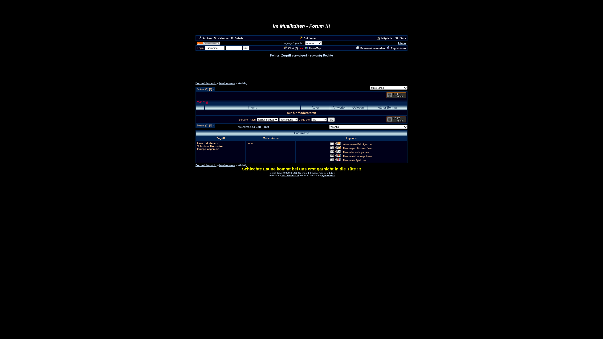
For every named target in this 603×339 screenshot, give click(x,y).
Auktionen (310, 38)
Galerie (239, 38)
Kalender (223, 38)
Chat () (293, 48)
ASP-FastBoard (290, 175)
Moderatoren (227, 83)
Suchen (207, 38)
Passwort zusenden (372, 48)
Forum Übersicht (206, 83)
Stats (402, 38)
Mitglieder (387, 38)
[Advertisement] (301, 68)
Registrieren (398, 48)
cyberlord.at (328, 175)
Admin (402, 43)
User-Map (315, 48)
